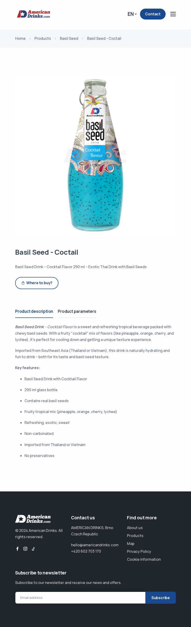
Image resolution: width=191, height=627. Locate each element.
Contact (152, 14)
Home (20, 38)
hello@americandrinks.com (95, 544)
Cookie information (144, 559)
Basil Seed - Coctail (46, 252)
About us (135, 527)
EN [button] (131, 14)
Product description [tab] (34, 311)
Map (130, 543)
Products (42, 38)
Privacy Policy (139, 551)
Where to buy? (39, 282)
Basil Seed (69, 38)
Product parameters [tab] (77, 311)
